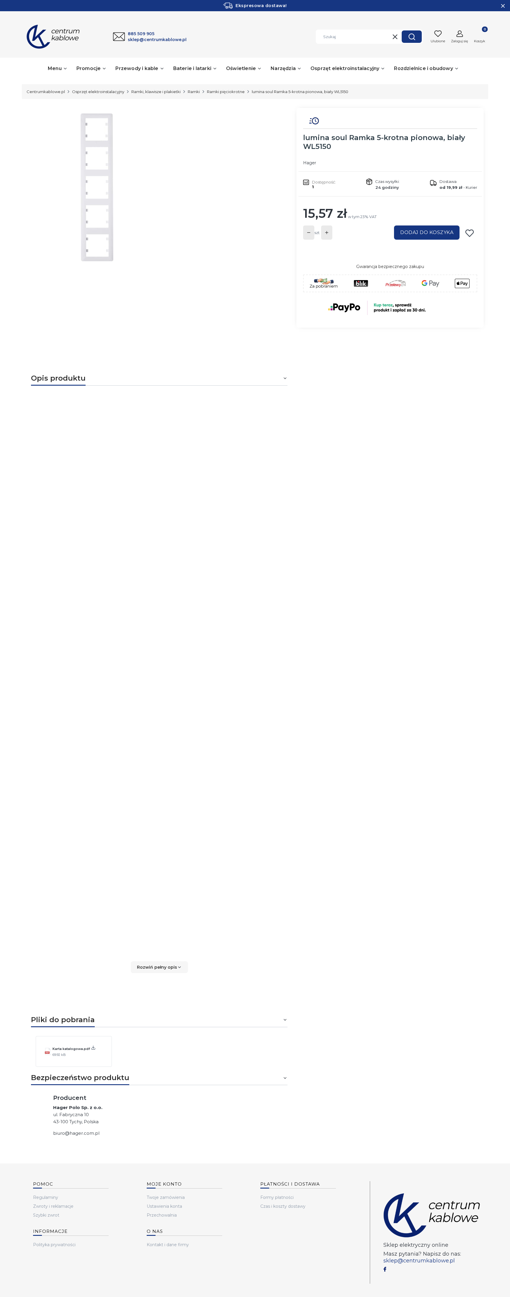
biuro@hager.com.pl (76, 1133)
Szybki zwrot (46, 1215)
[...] (154, 187)
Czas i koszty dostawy (282, 1206)
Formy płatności (277, 1197)
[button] (412, 36)
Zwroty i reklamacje (53, 1206)
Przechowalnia (162, 1215)
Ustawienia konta (164, 1206)
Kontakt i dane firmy (168, 1244)
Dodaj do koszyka (426, 232)
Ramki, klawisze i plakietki (156, 91)
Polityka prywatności (54, 1244)
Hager (309, 162)
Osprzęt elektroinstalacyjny (98, 91)
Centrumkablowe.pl (46, 91)
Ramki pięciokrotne (226, 91)
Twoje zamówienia (166, 1197)
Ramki (194, 91)
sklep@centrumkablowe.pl (419, 1260)
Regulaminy (45, 1197)
